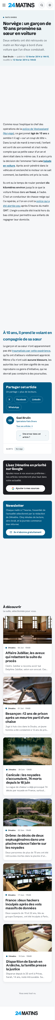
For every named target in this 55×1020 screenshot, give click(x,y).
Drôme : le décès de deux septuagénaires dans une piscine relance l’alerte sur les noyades (26, 845)
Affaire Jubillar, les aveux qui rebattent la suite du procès (25, 665)
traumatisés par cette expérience (31, 350)
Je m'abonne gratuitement (27, 541)
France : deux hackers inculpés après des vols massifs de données (24, 907)
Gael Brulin (8, 56)
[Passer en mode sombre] (49, 5)
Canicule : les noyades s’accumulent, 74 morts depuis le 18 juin (24, 784)
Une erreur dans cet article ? (32, 445)
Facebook (21, 399)
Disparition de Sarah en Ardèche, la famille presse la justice (26, 966)
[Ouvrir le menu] (4, 5)
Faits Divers (11, 17)
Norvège (19, 458)
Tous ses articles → (24, 426)
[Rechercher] (41, 5)
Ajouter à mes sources (27, 497)
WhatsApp (14, 407)
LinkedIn (36, 399)
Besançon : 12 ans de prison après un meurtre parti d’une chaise (24, 724)
